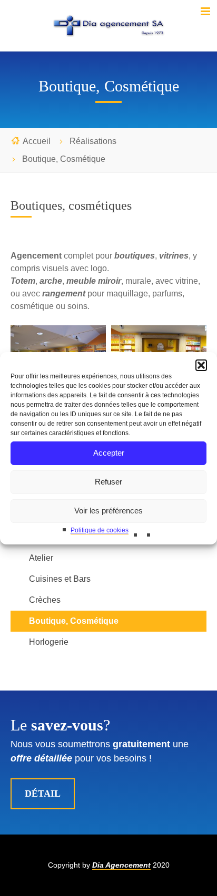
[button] (201, 365)
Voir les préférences (108, 510)
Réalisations (93, 141)
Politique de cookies (100, 530)
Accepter (108, 452)
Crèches (45, 599)
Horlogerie (48, 641)
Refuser (108, 481)
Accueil (37, 141)
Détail (43, 793)
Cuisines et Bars (60, 578)
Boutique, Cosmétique (74, 620)
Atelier (41, 557)
